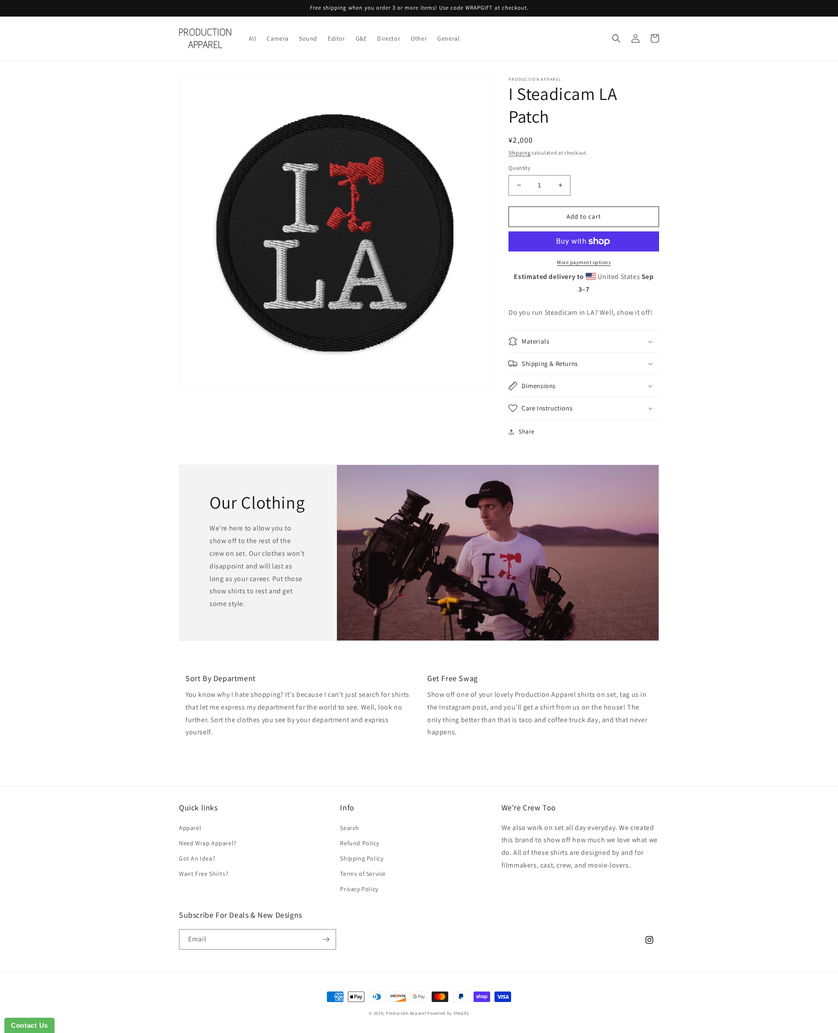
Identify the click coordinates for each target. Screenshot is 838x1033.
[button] (616, 38)
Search (349, 828)
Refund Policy (359, 843)
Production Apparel (406, 1013)
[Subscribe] (326, 939)
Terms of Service (363, 874)
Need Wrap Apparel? (208, 843)
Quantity (519, 168)
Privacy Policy (359, 889)
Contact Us (29, 1025)
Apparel (190, 828)
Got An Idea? (197, 858)
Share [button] (527, 431)
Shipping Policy (361, 858)
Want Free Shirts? (203, 874)
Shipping (519, 152)
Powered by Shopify (448, 1013)
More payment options (584, 262)
